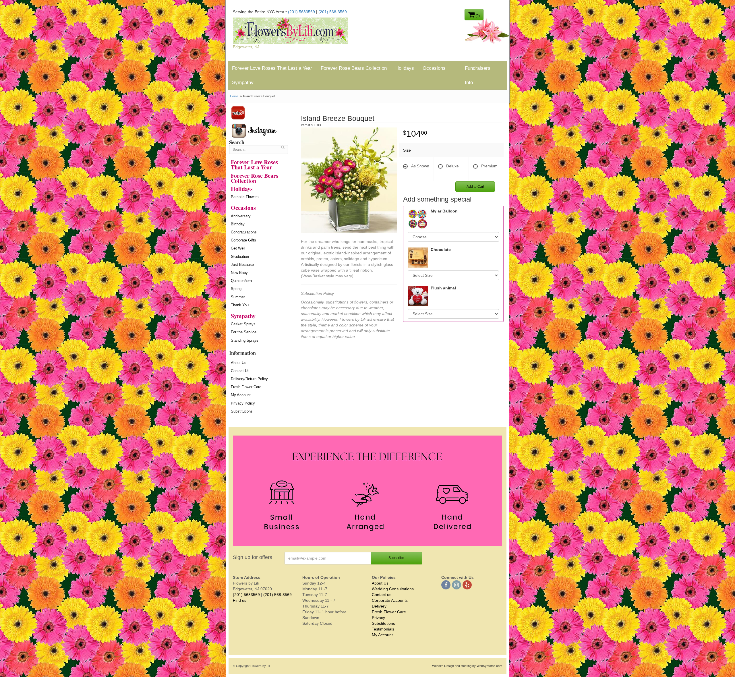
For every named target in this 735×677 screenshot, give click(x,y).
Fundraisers (477, 68)
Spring (236, 289)
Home (234, 96)
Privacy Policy (243, 403)
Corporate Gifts (243, 240)
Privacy (378, 617)
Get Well (238, 248)
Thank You (240, 305)
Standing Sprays (244, 340)
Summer (238, 297)
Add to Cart (475, 187)
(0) (477, 16)
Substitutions (242, 411)
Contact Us (240, 371)
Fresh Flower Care (246, 387)
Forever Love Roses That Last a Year (272, 68)
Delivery (379, 606)
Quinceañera (241, 280)
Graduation (240, 256)
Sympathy (243, 82)
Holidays (404, 68)
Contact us (381, 594)
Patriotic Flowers (245, 197)
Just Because (242, 264)
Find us (239, 600)
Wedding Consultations (393, 589)
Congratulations (244, 232)
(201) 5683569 (301, 11)
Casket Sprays (243, 324)
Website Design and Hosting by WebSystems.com (467, 666)
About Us (238, 363)
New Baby (239, 272)
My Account (241, 395)
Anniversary (241, 216)
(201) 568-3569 (332, 11)
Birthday (238, 224)
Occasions (434, 68)
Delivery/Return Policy (249, 379)
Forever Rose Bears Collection (354, 68)
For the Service (243, 332)
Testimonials (383, 629)
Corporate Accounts (390, 600)
